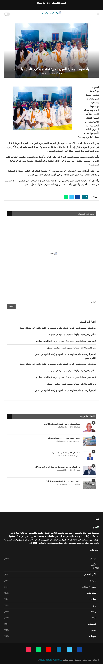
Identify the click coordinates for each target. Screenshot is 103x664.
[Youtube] (50, 6)
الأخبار (93, 565)
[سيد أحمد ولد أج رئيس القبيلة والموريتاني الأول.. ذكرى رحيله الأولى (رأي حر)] (89, 427)
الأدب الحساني (50, 574)
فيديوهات (50, 624)
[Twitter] (56, 6)
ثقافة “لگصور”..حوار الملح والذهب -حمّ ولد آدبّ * (62, 481)
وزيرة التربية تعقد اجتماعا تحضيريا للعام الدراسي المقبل (71, 348)
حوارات (50, 599)
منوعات (50, 636)
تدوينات (50, 580)
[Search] (13, 14)
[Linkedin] (53, 6)
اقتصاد (50, 558)
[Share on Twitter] (71, 197)
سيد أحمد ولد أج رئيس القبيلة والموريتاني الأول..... (62, 424)
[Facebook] (59, 6)
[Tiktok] (44, 6)
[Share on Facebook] (77, 197)
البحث (93, 302)
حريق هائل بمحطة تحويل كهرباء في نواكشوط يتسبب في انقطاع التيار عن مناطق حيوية (58, 328)
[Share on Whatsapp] (66, 197)
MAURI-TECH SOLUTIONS (50, 660)
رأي (50, 605)
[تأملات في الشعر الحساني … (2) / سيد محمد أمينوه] (89, 456)
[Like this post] (84, 197)
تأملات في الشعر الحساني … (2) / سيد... (65, 453)
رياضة (50, 611)
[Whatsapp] (47, 6)
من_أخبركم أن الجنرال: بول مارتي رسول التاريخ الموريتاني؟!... (57, 467)
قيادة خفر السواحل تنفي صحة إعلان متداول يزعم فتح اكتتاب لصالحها (66, 341)
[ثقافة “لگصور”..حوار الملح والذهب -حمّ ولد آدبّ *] (89, 484)
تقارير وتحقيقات (50, 587)
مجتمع (50, 630)
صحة (50, 618)
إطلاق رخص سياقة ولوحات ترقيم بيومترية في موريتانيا (72, 334)
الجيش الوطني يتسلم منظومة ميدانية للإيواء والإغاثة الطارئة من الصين (65, 354)
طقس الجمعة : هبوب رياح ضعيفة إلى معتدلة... (63, 438)
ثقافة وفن (50, 593)
